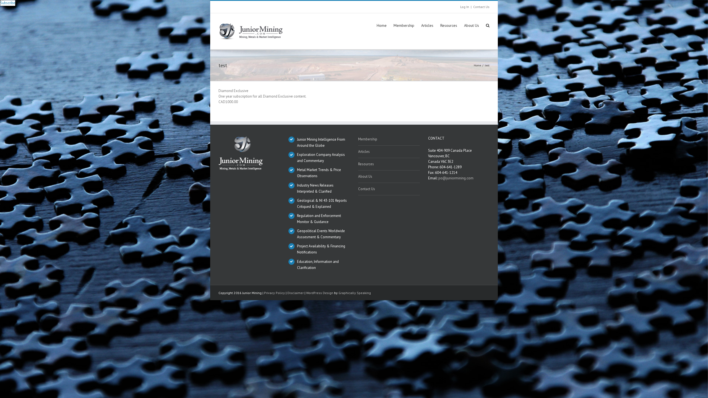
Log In (464, 7)
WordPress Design (319, 293)
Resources (366, 164)
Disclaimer (295, 293)
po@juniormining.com (455, 178)
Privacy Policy (274, 293)
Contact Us (481, 7)
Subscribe (7, 3)
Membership (367, 139)
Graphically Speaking (355, 293)
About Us (365, 176)
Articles (364, 151)
